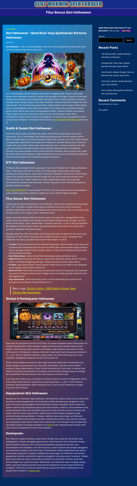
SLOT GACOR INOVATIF (16, 190)
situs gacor (103, 110)
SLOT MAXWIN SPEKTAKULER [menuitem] (67, 120)
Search (102, 36)
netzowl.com (34, 471)
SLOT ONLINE (10, 29)
